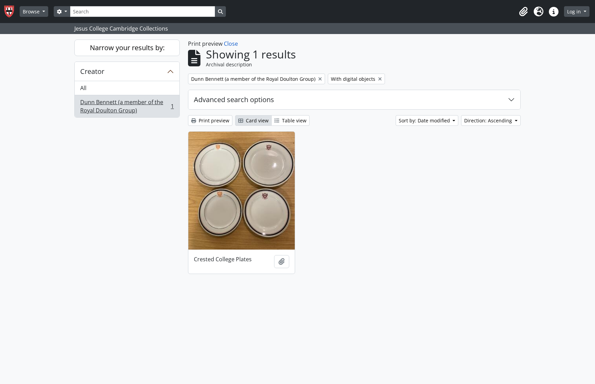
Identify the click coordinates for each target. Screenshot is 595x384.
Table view (293, 120)
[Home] (12, 11)
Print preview (213, 120)
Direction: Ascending (488, 120)
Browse (32, 11)
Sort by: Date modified (425, 120)
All (83, 88)
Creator (92, 71)
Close (231, 43)
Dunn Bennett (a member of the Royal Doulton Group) (127, 106)
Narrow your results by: (127, 47)
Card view (256, 120)
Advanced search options (234, 99)
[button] (523, 11)
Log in (574, 11)
